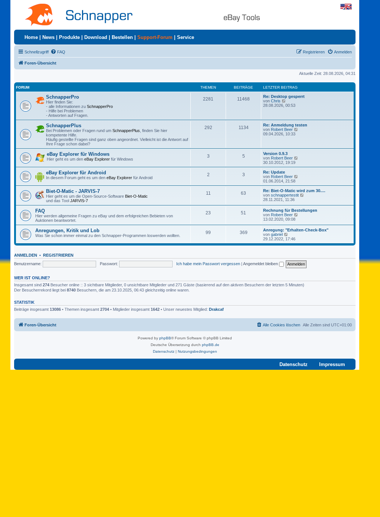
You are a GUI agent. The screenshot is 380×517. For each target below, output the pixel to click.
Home (31, 37)
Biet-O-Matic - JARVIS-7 (73, 191)
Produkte (69, 37)
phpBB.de (210, 345)
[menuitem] (57, 51)
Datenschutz (293, 364)
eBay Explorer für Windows (78, 154)
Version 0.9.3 (275, 153)
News (48, 37)
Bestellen (122, 37)
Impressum (332, 364)
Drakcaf (216, 309)
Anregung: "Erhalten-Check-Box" (295, 230)
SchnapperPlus (63, 125)
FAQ (40, 211)
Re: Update (274, 172)
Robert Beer (282, 129)
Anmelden (25, 255)
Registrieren (58, 255)
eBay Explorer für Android (76, 172)
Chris (276, 101)
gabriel (277, 234)
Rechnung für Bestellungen (290, 210)
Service (185, 37)
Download (95, 37)
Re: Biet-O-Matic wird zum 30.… (294, 190)
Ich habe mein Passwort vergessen (208, 263)
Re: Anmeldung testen (285, 125)
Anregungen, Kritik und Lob (67, 230)
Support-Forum (155, 37)
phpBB (165, 338)
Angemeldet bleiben (261, 263)
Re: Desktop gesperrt (284, 96)
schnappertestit (285, 195)
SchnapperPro (62, 97)
